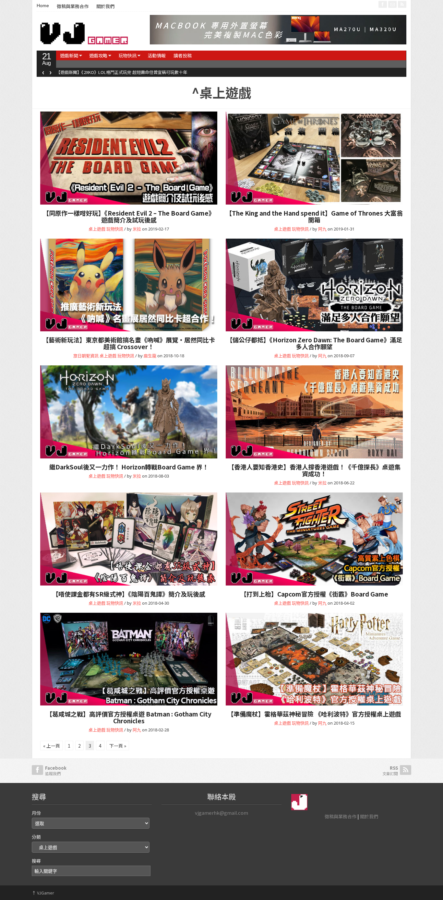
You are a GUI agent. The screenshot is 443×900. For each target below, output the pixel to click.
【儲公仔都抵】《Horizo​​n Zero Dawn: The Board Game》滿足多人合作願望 (314, 343)
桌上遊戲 (97, 229)
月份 (36, 813)
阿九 (322, 229)
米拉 (137, 229)
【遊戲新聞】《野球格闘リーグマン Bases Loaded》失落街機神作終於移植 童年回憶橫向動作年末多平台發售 (158, 72)
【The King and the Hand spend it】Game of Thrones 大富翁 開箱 (314, 216)
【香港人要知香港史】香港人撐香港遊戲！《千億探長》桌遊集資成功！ (314, 470)
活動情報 (157, 55)
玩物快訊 (127, 55)
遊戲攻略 (98, 55)
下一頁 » (117, 745)
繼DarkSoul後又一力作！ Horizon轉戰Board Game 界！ (129, 466)
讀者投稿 (183, 55)
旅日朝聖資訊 (86, 356)
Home (43, 5)
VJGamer (43, 893)
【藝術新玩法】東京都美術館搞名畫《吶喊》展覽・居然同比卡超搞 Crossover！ (128, 343)
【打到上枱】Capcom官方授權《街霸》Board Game (314, 593)
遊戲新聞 (69, 55)
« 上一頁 (51, 745)
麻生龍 (150, 356)
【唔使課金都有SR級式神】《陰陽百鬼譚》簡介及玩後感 (128, 593)
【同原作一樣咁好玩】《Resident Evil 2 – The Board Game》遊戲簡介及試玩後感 (129, 216)
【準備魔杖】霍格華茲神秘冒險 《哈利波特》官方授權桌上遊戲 (314, 713)
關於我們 (105, 6)
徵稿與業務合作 (73, 6)
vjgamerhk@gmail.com (221, 812)
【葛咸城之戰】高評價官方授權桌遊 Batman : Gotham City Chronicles (128, 717)
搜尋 (36, 861)
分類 (36, 837)
